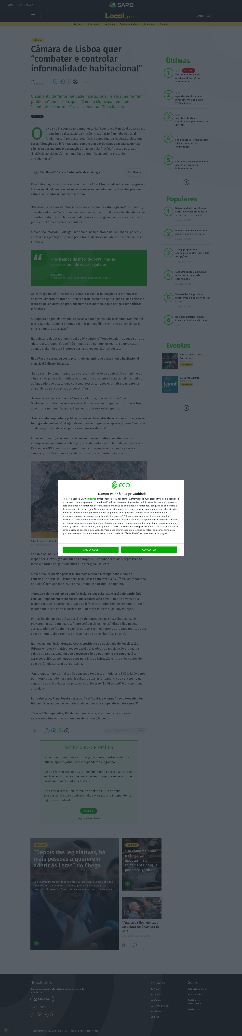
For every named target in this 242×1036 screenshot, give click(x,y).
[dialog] (121, 518)
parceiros (91, 499)
